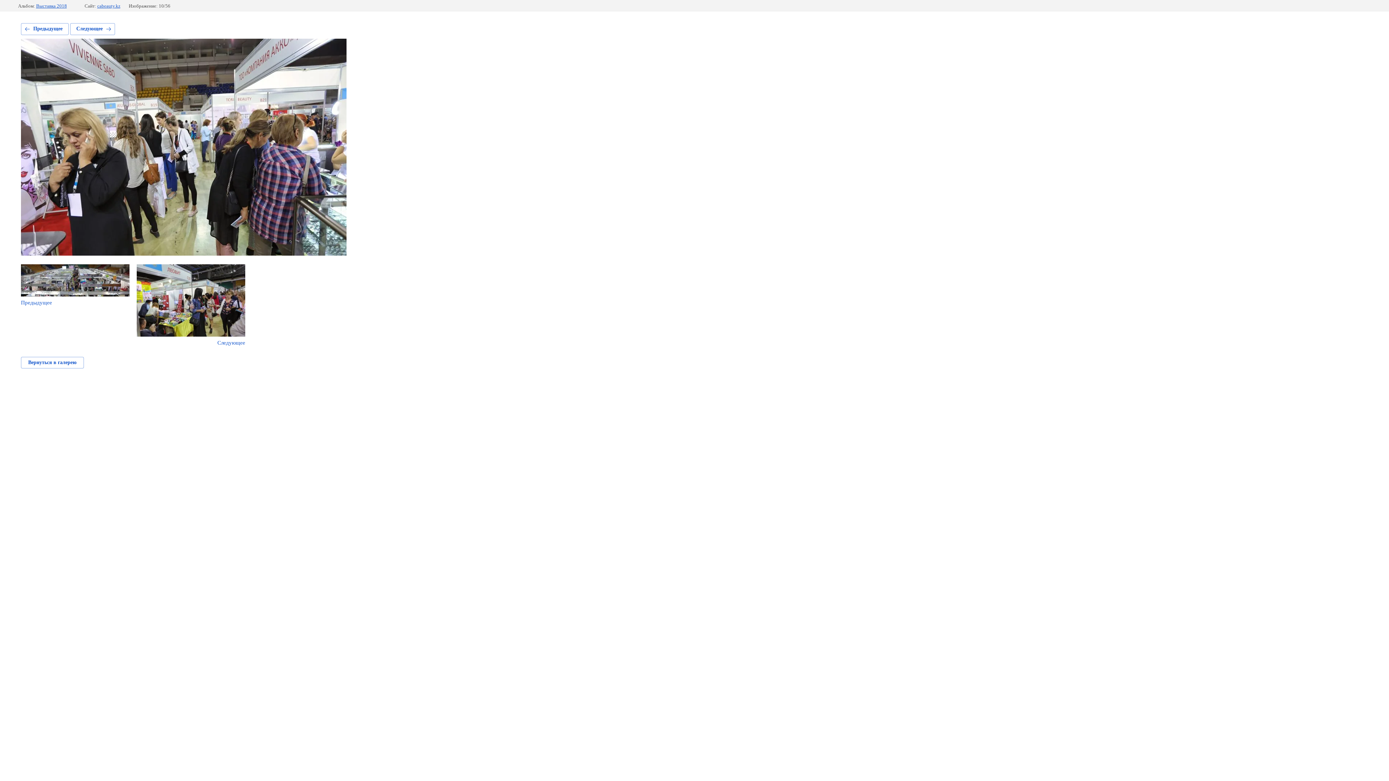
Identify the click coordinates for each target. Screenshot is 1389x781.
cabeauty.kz (108, 6)
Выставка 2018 (51, 6)
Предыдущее (48, 28)
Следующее (89, 28)
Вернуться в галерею (52, 362)
